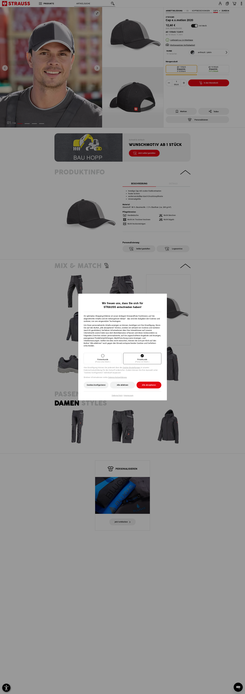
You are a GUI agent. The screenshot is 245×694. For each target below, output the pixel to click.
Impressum (128, 395)
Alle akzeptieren (149, 385)
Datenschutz (117, 395)
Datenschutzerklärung (117, 377)
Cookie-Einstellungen (131, 367)
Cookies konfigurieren (96, 385)
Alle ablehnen (122, 385)
